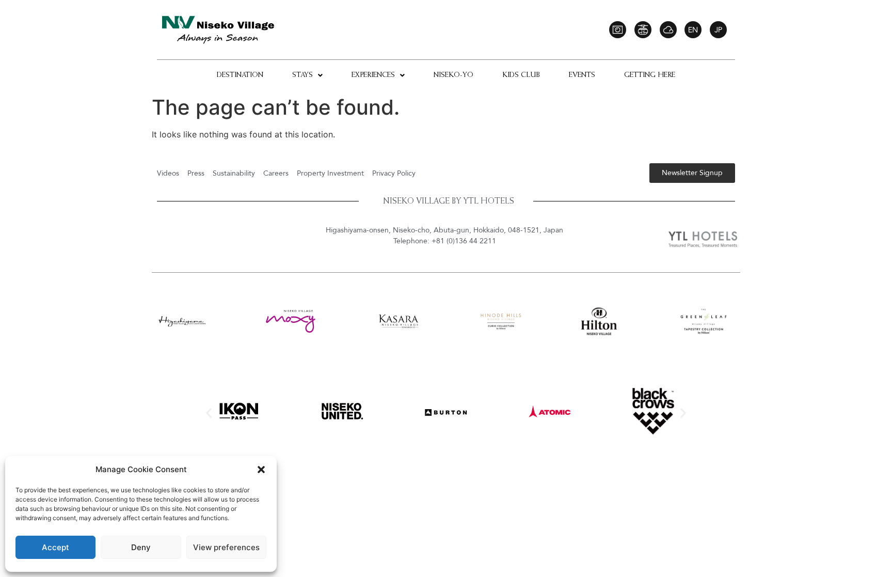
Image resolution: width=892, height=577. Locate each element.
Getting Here (649, 75)
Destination (240, 75)
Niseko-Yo (453, 75)
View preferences (226, 547)
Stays (302, 75)
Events (582, 75)
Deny (141, 547)
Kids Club (521, 75)
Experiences (373, 75)
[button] (261, 469)
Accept (55, 547)
